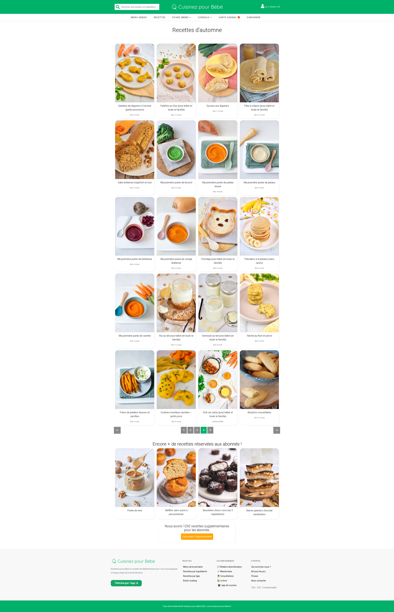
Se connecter (272, 7)
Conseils (203, 17)
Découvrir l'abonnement (197, 536)
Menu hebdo (139, 17)
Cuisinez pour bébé (197, 7)
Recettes (159, 17)
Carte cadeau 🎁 (229, 17)
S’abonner (253, 17)
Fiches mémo (180, 17)
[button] (126, 583)
